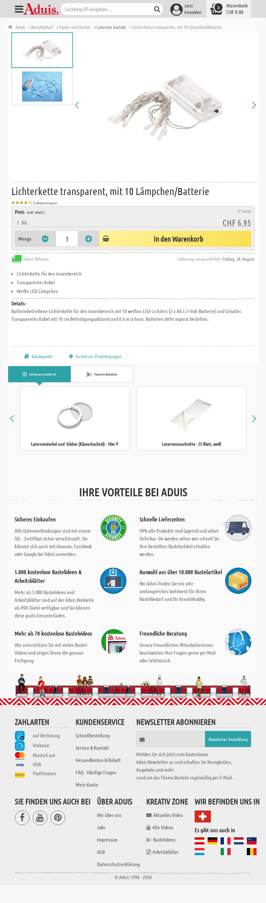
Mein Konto (87, 784)
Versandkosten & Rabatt (98, 760)
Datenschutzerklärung (118, 864)
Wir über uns (109, 815)
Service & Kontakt (92, 748)
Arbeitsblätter (165, 852)
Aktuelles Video (168, 815)
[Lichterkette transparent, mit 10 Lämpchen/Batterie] (165, 105)
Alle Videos (162, 827)
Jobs (101, 827)
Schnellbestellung (93, 735)
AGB (101, 852)
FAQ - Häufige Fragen (96, 772)
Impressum (107, 839)
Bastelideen (164, 839)
